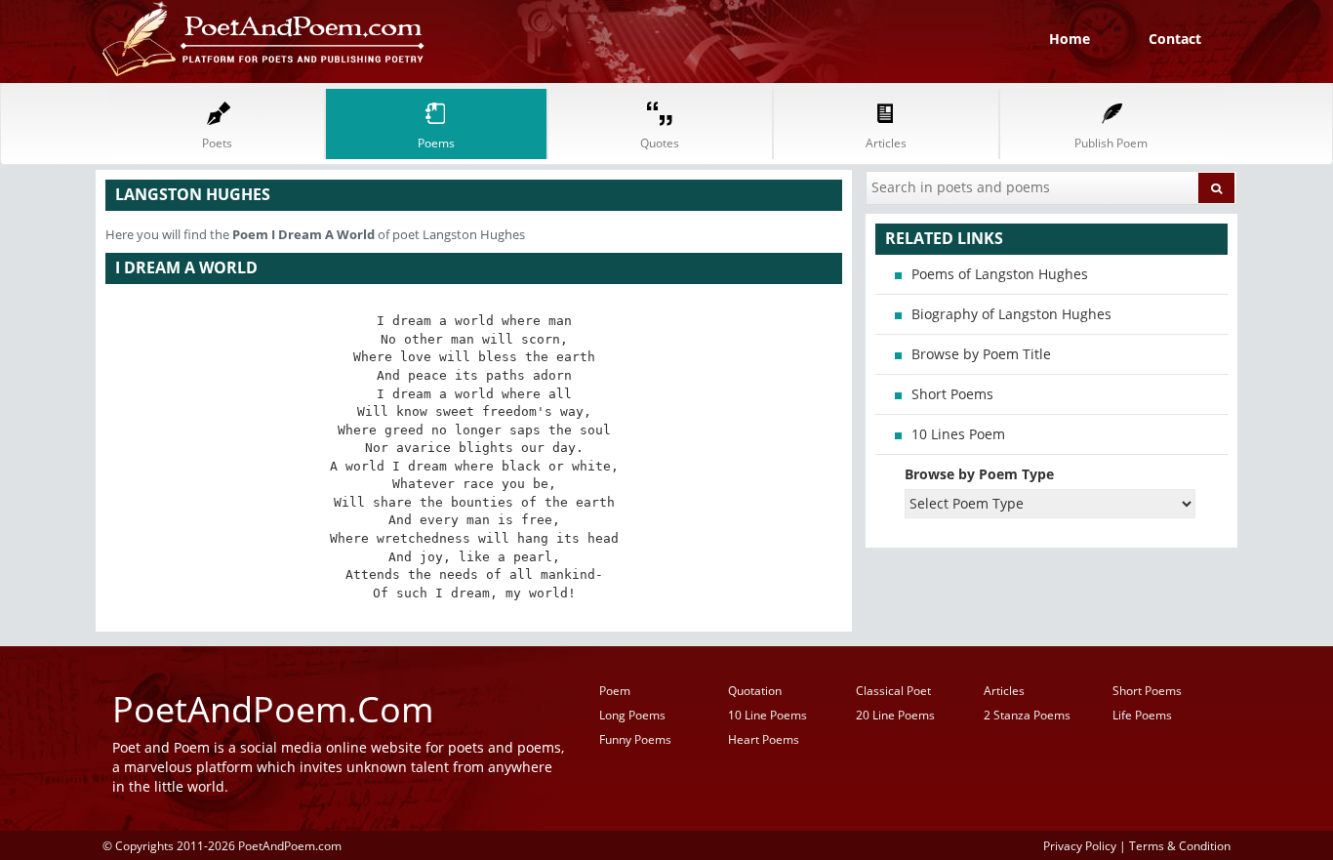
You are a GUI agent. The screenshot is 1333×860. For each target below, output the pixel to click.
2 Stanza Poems (1027, 715)
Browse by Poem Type (979, 474)
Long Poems (632, 715)
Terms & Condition (1180, 845)
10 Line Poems (767, 715)
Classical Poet (893, 690)
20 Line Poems (895, 715)
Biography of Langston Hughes (1011, 314)
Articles (1004, 690)
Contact (1175, 38)
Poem (614, 690)
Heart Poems (763, 739)
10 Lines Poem (958, 434)
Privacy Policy (1079, 845)
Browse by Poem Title (981, 354)
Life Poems (1142, 715)
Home (1069, 38)
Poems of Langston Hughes (999, 274)
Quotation (755, 690)
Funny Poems (635, 739)
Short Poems (952, 394)
